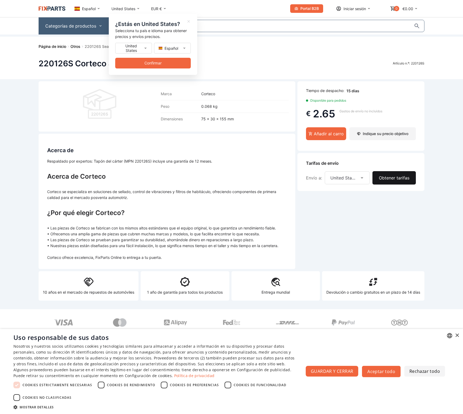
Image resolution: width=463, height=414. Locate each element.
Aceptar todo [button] (381, 371)
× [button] (457, 335)
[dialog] (231, 371)
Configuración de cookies (148, 375)
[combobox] (449, 335)
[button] (154, 407)
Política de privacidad (194, 375)
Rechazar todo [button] (424, 371)
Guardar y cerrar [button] (332, 371)
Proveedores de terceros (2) (179, 358)
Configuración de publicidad (263, 369)
